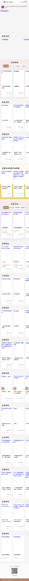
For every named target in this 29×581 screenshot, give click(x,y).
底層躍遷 (16, 86)
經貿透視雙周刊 (18, 227)
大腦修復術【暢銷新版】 (6, 153)
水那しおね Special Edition (6, 520)
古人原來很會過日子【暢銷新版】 (19, 121)
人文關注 (23, 66)
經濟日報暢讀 (5, 554)
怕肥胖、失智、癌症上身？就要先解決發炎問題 (18, 154)
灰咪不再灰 (5, 120)
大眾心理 (11, 66)
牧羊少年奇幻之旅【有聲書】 (18, 392)
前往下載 (14, 575)
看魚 (15, 423)
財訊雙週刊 (5, 227)
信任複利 (16, 326)
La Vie (4, 262)
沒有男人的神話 (6, 294)
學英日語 (11, 207)
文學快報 (17, 66)
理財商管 (5, 66)
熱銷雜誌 (5, 207)
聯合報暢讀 (17, 554)
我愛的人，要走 (6, 391)
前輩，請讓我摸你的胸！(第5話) (6, 488)
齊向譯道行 (17, 294)
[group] (14, 22)
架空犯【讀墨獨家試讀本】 (6, 187)
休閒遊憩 (17, 207)
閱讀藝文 (23, 207)
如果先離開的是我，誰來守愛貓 (6, 456)
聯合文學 (16, 262)
